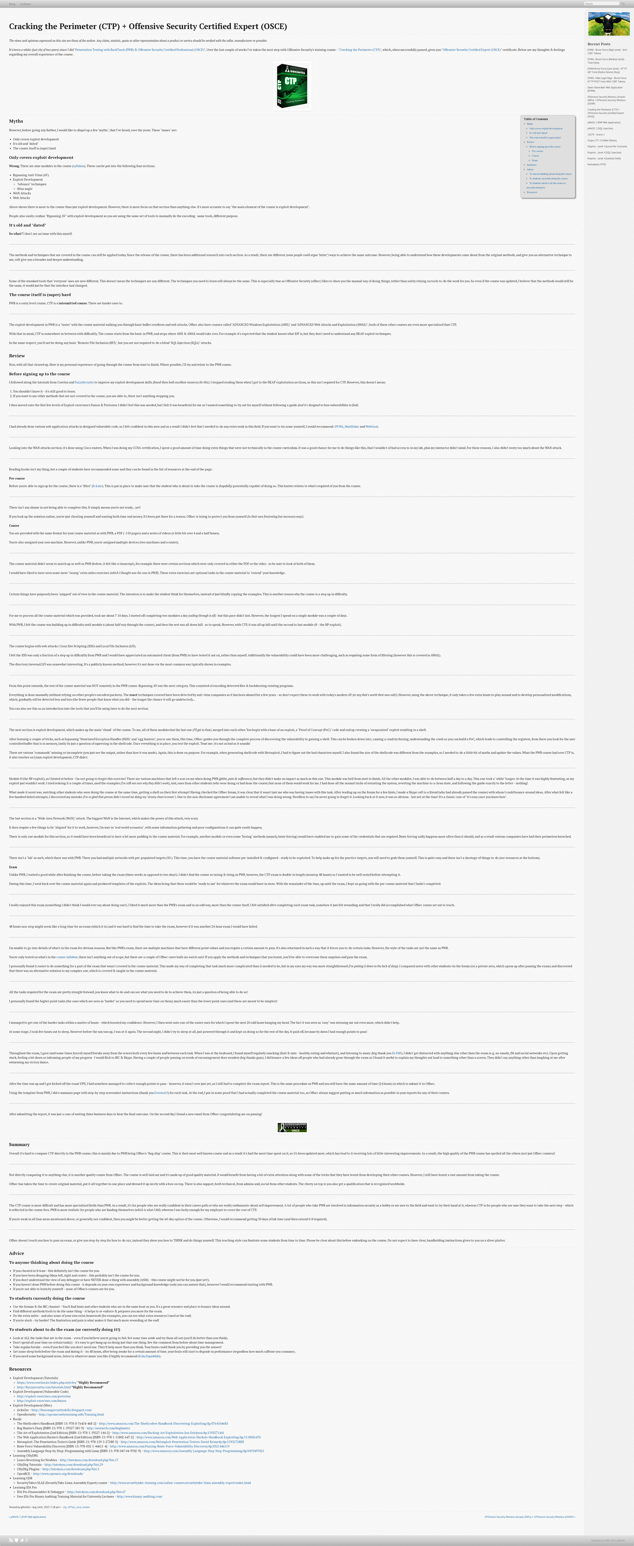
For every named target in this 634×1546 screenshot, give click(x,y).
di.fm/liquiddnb (148, 1356)
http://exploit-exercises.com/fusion (41, 1401)
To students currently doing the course (548, 178)
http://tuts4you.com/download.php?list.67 (96, 1492)
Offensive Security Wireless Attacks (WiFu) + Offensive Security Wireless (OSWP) (607, 100)
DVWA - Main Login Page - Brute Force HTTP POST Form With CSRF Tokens (607, 79)
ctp (65, 1507)
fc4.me (97, 486)
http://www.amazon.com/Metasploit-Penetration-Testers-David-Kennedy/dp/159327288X (182, 1442)
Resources (532, 192)
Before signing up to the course (545, 146)
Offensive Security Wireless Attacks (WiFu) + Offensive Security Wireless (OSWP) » (530, 1516)
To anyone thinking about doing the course (550, 173)
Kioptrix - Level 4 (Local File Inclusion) (607, 146)
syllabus (78, 166)
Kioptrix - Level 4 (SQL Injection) (604, 152)
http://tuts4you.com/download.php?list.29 (74, 1465)
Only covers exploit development (546, 128)
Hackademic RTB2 (597, 164)
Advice (530, 169)
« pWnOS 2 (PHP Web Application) (27, 1516)
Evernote (160, 1093)
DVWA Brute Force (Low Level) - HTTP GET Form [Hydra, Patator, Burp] (607, 70)
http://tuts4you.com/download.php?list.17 (89, 1460)
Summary (532, 164)
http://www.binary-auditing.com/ (140, 1496)
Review (530, 142)
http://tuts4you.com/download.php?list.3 (70, 1469)
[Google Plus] (27, 1541)
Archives (25, 4)
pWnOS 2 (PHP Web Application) (604, 122)
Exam (535, 160)
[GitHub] (17, 1541)
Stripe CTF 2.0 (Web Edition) (602, 140)
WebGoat (372, 426)
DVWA (339, 426)
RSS (623, 4)
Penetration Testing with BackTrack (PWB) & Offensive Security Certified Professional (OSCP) (139, 50)
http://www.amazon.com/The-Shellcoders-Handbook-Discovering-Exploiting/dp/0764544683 (163, 1423)
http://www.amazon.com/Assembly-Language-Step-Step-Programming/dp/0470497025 (204, 1451)
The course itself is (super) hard (545, 137)
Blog (12, 4)
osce (78, 1507)
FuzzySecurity (84, 382)
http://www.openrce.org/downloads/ (58, 1474)
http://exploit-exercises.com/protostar (44, 1396)
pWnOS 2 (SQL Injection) (600, 128)
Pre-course (537, 151)
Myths (530, 123)
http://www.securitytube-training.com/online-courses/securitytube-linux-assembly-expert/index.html (180, 1483)
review (86, 1507)
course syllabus (66, 957)
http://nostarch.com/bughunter (108, 1428)
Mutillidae (352, 426)
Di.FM (396, 1053)
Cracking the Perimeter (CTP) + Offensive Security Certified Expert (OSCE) (606, 113)
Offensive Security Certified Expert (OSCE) (472, 50)
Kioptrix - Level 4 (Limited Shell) (604, 158)
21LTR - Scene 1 (596, 134)
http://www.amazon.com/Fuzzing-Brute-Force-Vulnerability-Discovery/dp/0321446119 (169, 1446)
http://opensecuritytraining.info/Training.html (71, 1414)
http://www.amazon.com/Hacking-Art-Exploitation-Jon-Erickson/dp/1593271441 (168, 1433)
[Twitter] (22, 1541)
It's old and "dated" (538, 132)
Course (535, 155)
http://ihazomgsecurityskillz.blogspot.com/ (62, 1410)
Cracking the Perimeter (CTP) (360, 50)
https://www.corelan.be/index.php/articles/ (47, 1383)
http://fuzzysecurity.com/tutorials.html (44, 1387)
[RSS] (11, 1541)
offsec (71, 1507)
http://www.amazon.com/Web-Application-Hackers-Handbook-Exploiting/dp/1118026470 (199, 1437)
